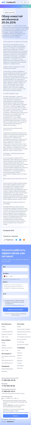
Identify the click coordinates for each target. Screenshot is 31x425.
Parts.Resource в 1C (7, 363)
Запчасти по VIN (21, 334)
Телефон (5, 273)
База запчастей (21, 339)
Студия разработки (7, 331)
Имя (4, 267)
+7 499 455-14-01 (8, 391)
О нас (18, 350)
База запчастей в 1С (7, 360)
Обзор (3, 326)
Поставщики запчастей (23, 337)
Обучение (4, 371)
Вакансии (19, 360)
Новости (19, 355)
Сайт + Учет (5, 337)
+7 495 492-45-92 (8, 380)
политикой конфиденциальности (15, 305)
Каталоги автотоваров (23, 329)
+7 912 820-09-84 (8, 386)
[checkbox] (3, 300)
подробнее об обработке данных (18, 314)
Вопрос (5, 282)
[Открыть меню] (28, 2)
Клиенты (19, 353)
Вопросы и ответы (7, 334)
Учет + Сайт (5, 350)
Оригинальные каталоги (24, 331)
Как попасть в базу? (23, 344)
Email (4, 294)
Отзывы (19, 363)
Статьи (19, 358)
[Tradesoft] (8, 2)
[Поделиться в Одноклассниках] (24, 239)
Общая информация (7, 369)
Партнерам (20, 365)
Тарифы (4, 329)
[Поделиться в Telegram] (16, 239)
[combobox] (6, 276)
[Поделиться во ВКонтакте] (20, 239)
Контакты (20, 368)
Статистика (20, 342)
